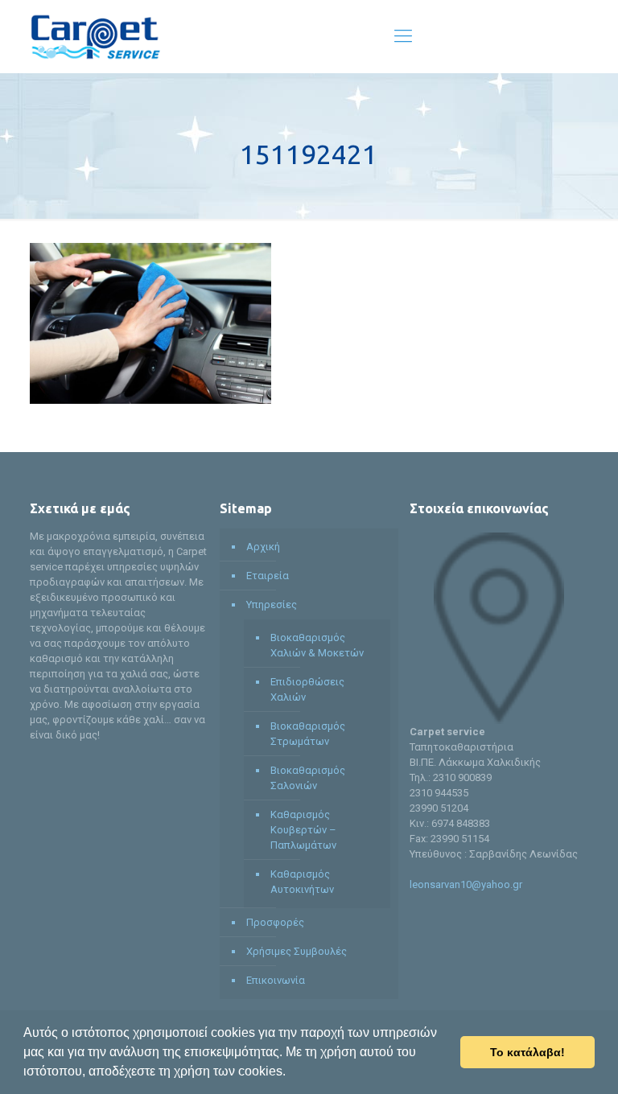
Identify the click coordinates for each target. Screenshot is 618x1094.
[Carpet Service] (95, 36)
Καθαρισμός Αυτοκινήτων (302, 881)
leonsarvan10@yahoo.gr (466, 884)
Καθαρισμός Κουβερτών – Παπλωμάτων (303, 829)
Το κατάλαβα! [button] (527, 1052)
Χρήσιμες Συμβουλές (296, 951)
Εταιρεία (267, 576)
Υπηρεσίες (271, 604)
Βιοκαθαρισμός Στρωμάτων (307, 733)
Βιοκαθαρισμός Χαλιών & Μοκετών (317, 645)
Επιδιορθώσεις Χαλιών (307, 689)
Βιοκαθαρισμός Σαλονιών (307, 778)
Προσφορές (275, 922)
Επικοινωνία (275, 980)
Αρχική (263, 547)
